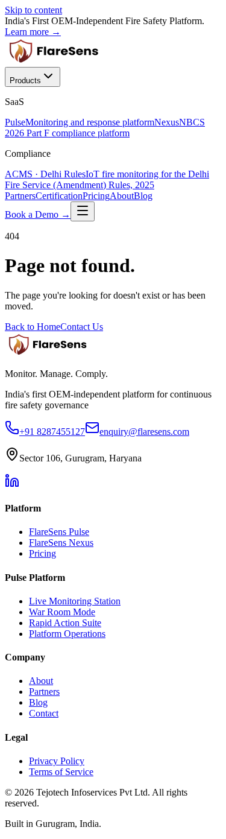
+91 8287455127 (52, 431)
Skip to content (33, 10)
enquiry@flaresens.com (144, 431)
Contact (43, 713)
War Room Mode (62, 612)
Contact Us (81, 326)
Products (25, 80)
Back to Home (32, 326)
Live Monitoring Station (75, 601)
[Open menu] (83, 211)
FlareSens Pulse (59, 532)
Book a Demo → (38, 214)
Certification (59, 196)
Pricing (96, 196)
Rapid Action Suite (65, 623)
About (122, 196)
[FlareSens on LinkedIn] (12, 485)
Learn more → (33, 32)
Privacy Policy (56, 761)
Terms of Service (61, 772)
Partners (20, 196)
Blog (143, 196)
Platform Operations (67, 633)
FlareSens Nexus (61, 542)
